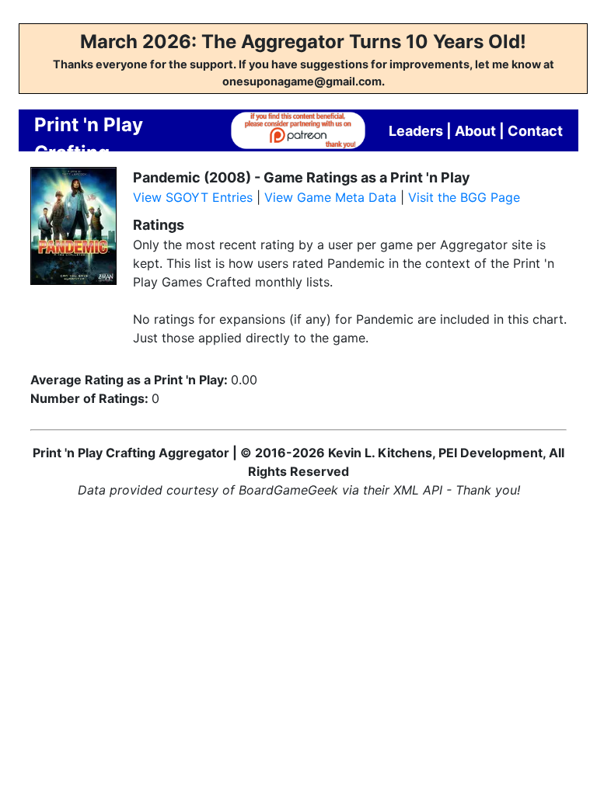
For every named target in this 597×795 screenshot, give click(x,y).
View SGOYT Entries (193, 197)
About (475, 131)
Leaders (416, 131)
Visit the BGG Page (464, 197)
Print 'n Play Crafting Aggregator (88, 152)
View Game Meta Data (330, 197)
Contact (535, 131)
